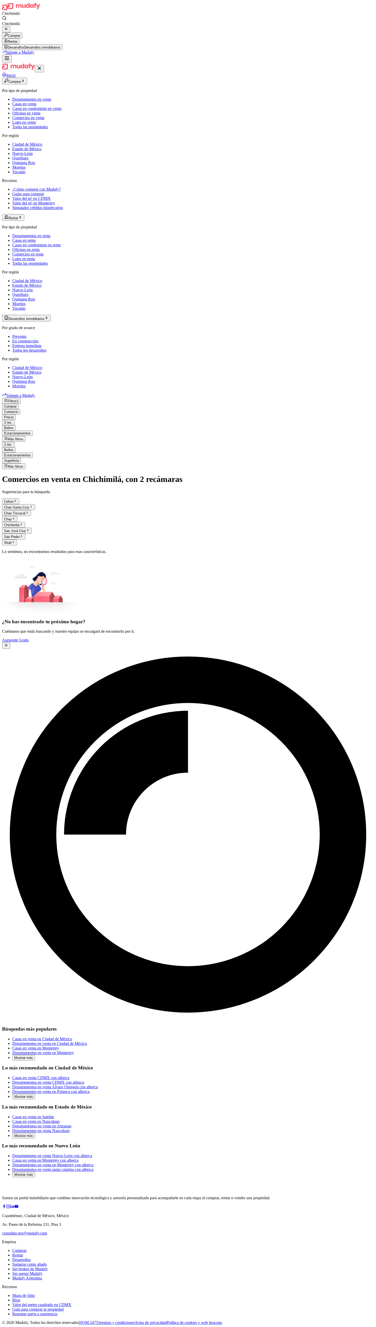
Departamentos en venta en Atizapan (41, 1126)
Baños (9, 428)
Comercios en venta (28, 118)
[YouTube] (16, 1207)
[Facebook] (4, 1207)
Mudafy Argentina (27, 1278)
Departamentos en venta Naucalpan (41, 1130)
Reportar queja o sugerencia (34, 1314)
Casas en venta (24, 104)
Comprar (14, 36)
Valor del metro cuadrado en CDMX (41, 1304)
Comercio (11, 412)
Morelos (19, 167)
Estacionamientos (17, 433)
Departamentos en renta (31, 236)
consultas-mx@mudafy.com (24, 1233)
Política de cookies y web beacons (194, 1322)
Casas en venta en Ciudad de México (42, 1039)
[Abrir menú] (7, 59)
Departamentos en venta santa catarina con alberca (52, 1169)
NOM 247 (87, 1322)
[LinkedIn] (12, 1207)
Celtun (9, 501)
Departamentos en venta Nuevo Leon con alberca (52, 1155)
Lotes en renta (23, 259)
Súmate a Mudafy (20, 52)
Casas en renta (24, 240)
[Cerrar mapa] (6, 645)
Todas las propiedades (30, 127)
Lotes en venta (24, 122)
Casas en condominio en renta (36, 245)
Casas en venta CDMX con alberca (40, 1078)
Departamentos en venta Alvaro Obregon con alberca (55, 1087)
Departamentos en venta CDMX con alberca (48, 1082)
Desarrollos (21, 1259)
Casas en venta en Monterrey (35, 1048)
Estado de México (26, 149)
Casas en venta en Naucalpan (36, 1121)
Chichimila (11, 525)
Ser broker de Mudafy (30, 1269)
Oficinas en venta (26, 113)
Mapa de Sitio (23, 1295)
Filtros (13, 401)
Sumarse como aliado (29, 1264)
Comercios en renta (27, 254)
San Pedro (12, 537)
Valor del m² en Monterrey (33, 203)
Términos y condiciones (115, 1322)
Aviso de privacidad (151, 1322)
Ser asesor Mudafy (27, 1273)
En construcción (25, 341)
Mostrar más (23, 1058)
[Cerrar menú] (39, 68)
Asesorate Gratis (15, 640)
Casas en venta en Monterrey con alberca (45, 1160)
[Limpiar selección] (6, 29)
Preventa (19, 336)
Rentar (12, 41)
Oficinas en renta (26, 249)
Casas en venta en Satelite (33, 1117)
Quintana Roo (23, 162)
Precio (9, 417)
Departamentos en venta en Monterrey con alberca (52, 1165)
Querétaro (20, 158)
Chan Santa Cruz (16, 507)
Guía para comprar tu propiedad (38, 1309)
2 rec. (8, 422)
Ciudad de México (27, 144)
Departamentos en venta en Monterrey (43, 1053)
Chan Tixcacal (14, 513)
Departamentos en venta (31, 99)
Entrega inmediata (26, 345)
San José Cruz (15, 531)
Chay (8, 519)
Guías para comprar (28, 194)
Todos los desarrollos (29, 350)
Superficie (11, 461)
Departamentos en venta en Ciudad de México (49, 1043)
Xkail (8, 543)
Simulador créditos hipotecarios (37, 207)
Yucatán (18, 172)
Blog (16, 1300)
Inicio (11, 75)
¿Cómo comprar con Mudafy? (36, 189)
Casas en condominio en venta (36, 108)
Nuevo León (22, 153)
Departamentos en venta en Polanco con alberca (51, 1091)
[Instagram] (8, 1207)
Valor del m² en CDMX (31, 198)
